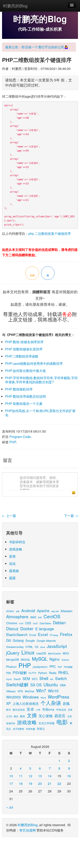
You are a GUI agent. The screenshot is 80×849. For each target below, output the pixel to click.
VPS (20, 691)
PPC (52, 666)
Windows (31, 697)
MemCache (54, 653)
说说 (12, 563)
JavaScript (57, 646)
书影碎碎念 (17, 542)
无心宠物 (46, 715)
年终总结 (61, 709)
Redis (52, 673)
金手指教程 (18, 728)
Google (30, 640)
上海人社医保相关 (26, 703)
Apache (43, 610)
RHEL (63, 672)
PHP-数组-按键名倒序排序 (24, 341)
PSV (8, 673)
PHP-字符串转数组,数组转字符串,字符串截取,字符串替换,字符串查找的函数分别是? (41, 379)
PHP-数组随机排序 (19, 389)
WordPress (58, 697)
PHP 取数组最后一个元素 (23, 403)
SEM (26, 678)
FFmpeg (54, 635)
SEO (35, 679)
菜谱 (12, 556)
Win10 (53, 690)
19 (30, 783)
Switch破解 (17, 684)
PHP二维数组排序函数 (21, 356)
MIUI (66, 653)
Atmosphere (17, 617)
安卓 (30, 709)
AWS (33, 617)
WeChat (29, 691)
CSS (28, 623)
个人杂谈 (51, 702)
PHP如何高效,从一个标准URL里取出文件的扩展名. (40, 412)
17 (11, 783)
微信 (16, 716)
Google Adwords (46, 641)
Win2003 (13, 697)
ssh (51, 679)
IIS (36, 647)
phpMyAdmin (40, 666)
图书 (8, 709)
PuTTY (32, 673)
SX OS (36, 684)
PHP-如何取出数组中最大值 (25, 370)
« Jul (9, 807)
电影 (62, 722)
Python (42, 673)
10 (11, 776)
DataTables (45, 623)
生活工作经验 (47, 723)
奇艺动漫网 (27, 830)
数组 (22, 716)
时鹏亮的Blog (15, 6)
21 (49, 783)
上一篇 (9, 515)
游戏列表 (10, 723)
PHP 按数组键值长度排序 (23, 349)
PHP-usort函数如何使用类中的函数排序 (34, 363)
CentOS (51, 616)
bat (40, 617)
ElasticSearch (16, 634)
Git (8, 640)
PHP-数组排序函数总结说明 (25, 396)
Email (32, 635)
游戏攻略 (15, 549)
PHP (12, 442)
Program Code (20, 436)
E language (44, 628)
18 (21, 783)
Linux (27, 652)
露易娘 (14, 570)
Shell (43, 678)
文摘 (32, 715)
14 (49, 776)
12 (30, 776)
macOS (41, 653)
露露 (12, 578)
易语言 (59, 715)
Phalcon (11, 667)
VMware (11, 691)
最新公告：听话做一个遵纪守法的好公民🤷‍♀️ (36, 47)
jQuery (12, 652)
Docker (26, 628)
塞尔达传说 (19, 709)
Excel (43, 634)
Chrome (11, 623)
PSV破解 (20, 672)
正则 (69, 716)
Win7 (41, 690)
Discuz (12, 628)
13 (40, 776)
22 (59, 783)
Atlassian (66, 611)
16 (69, 776)
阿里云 (41, 729)
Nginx (54, 659)
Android (28, 610)
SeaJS (17, 679)
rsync (9, 679)
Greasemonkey (15, 647)
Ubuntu (50, 684)
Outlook (65, 659)
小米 (38, 709)
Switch (61, 678)
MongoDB (12, 659)
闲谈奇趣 (30, 728)
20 (40, 783)
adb (17, 611)
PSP (60, 666)
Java (42, 647)
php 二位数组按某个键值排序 (49, 233)
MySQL (40, 658)
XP (8, 703)
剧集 (66, 703)
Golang (18, 640)
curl (35, 623)
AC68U (10, 611)
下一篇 (71, 515)
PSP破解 (68, 666)
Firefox (66, 634)
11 (21, 776)
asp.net (55, 611)
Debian (59, 622)
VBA (63, 685)
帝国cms (48, 709)
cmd (21, 623)
